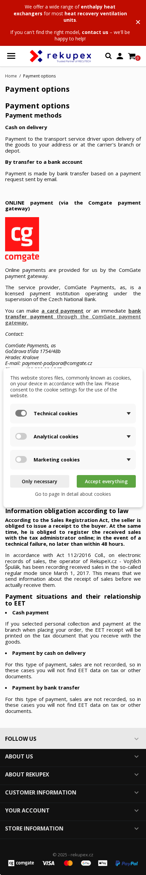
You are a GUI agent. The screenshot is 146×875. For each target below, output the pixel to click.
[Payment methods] (73, 862)
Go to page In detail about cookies (73, 494)
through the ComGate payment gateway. (73, 316)
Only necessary (39, 481)
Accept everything (106, 481)
